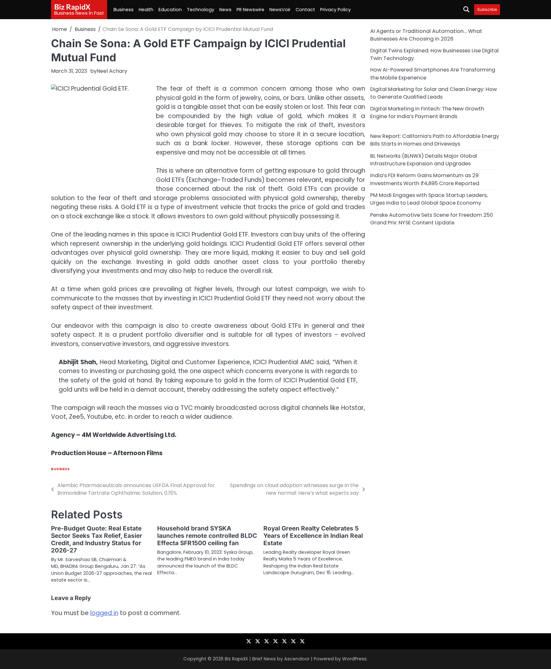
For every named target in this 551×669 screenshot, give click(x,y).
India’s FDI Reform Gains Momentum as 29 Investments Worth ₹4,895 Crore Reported (424, 179)
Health (146, 9)
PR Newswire (250, 9)
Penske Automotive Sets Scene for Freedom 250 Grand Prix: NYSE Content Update (431, 218)
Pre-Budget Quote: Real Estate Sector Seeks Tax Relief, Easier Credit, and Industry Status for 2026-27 (96, 539)
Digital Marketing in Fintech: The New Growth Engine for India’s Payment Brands (427, 112)
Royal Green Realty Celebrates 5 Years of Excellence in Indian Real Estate (313, 536)
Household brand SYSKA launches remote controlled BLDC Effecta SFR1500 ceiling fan (207, 536)
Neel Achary (112, 71)
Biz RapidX (72, 6)
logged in (104, 613)
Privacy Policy (335, 9)
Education (170, 9)
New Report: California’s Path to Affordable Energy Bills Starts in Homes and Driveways (434, 139)
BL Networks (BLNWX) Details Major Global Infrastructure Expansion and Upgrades (423, 159)
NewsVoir (279, 9)
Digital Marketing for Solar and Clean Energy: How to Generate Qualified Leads (433, 93)
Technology (200, 9)
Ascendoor (297, 659)
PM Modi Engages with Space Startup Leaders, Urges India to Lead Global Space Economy (429, 199)
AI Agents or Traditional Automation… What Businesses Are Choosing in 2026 (426, 34)
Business (124, 9)
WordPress (354, 659)
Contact (305, 9)
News (225, 9)
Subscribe (487, 9)
